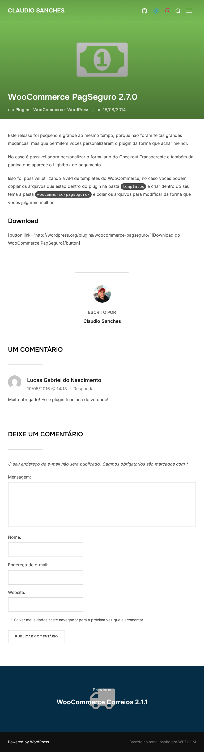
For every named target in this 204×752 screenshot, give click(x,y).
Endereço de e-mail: (28, 564)
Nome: (14, 537)
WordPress (78, 109)
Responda (84, 388)
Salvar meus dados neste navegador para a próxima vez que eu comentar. (79, 620)
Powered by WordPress (28, 742)
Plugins (23, 109)
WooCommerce (49, 109)
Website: (16, 592)
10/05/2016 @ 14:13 (47, 388)
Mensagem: (19, 477)
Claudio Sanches (36, 10)
